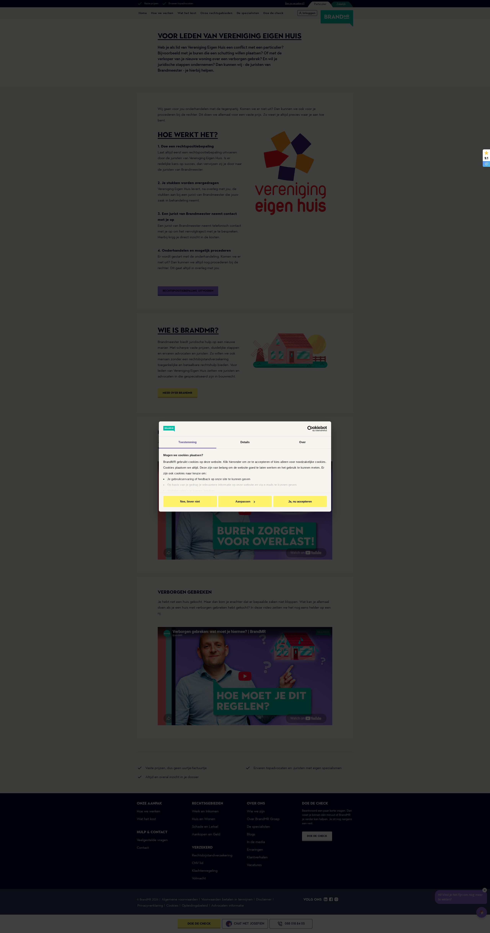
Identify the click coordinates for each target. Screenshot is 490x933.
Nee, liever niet (190, 501)
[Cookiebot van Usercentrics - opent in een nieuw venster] (310, 429)
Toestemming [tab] (187, 442)
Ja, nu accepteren (300, 501)
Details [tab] (245, 442)
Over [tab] (302, 442)
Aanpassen (242, 501)
